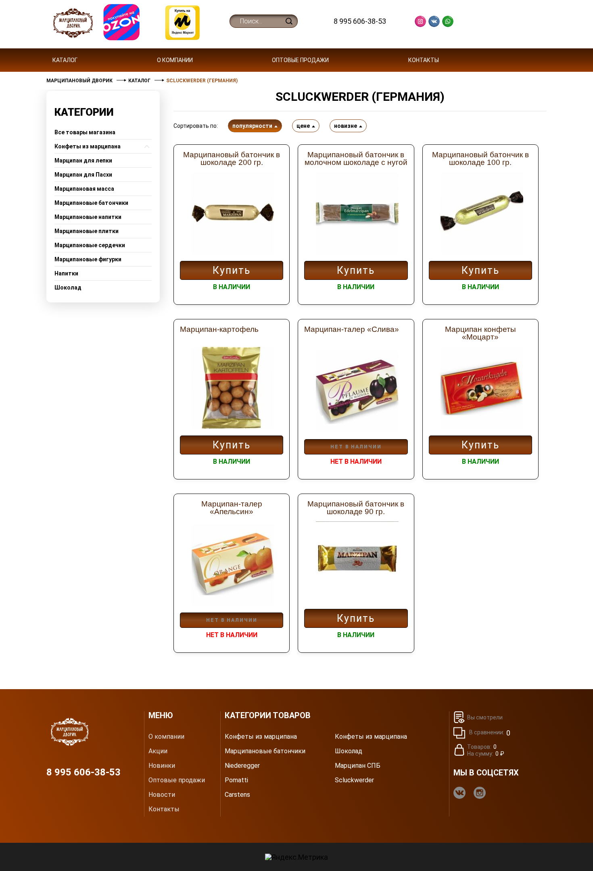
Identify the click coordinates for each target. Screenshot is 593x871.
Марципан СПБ (357, 766)
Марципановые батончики (91, 203)
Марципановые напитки (87, 217)
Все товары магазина (84, 132)
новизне (345, 126)
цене (303, 126)
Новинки (161, 766)
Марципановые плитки (86, 231)
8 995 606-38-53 (360, 21)
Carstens (237, 795)
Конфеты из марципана (87, 146)
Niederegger (242, 766)
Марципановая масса (84, 189)
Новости (161, 795)
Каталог (64, 60)
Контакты (423, 60)
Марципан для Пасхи (83, 174)
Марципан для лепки (83, 160)
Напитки (66, 273)
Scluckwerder (354, 780)
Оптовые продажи (300, 60)
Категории (84, 112)
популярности (252, 126)
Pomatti (236, 780)
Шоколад (67, 287)
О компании (175, 60)
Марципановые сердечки (89, 245)
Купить (232, 270)
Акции (157, 751)
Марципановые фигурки (87, 259)
